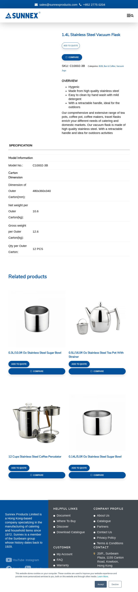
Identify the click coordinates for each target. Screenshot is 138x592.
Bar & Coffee (109, 66)
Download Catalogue (71, 532)
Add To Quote (71, 46)
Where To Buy (66, 521)
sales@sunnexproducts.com (58, 4)
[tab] (20, 146)
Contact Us (104, 532)
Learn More (102, 576)
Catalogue (104, 521)
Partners (102, 526)
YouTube (17, 560)
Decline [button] (115, 584)
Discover (62, 526)
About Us (103, 515)
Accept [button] (101, 584)
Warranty (63, 565)
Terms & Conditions (110, 543)
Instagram (32, 560)
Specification (20, 145)
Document (64, 515)
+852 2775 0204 (94, 4)
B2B (101, 66)
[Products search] (132, 15)
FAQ (60, 559)
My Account (64, 554)
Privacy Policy (106, 537)
